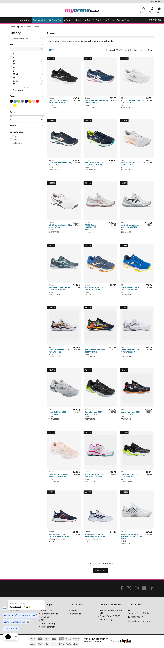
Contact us (75, 614)
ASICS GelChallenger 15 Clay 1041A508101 (131, 226)
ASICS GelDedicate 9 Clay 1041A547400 (60, 163)
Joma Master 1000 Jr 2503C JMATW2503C (94, 163)
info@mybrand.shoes (141, 621)
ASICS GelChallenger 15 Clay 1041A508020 (59, 288)
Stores (73, 610)
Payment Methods (49, 614)
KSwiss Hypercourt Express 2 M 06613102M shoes (131, 536)
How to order (47, 610)
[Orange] (30, 101)
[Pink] (33, 101)
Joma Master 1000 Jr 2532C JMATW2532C (94, 475)
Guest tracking (48, 623)
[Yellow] (15, 105)
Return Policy (106, 619)
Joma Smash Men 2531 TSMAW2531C (95, 350)
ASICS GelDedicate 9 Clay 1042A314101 (133, 101)
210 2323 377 (137, 617)
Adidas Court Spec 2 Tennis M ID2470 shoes (95, 535)
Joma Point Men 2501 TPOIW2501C (130, 413)
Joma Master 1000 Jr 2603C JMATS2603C (94, 288)
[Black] (11, 101)
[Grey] (22, 101)
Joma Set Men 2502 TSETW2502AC (130, 350)
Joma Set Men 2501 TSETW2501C (93, 413)
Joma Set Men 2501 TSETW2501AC (129, 475)
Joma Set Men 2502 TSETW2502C (57, 413)
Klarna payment (48, 627)
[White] (11, 105)
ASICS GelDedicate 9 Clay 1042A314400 (96, 101)
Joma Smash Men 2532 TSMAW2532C (59, 350)
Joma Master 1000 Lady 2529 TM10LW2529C (59, 475)
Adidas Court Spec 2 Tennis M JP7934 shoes (59, 535)
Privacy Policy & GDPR (110, 616)
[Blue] (15, 101)
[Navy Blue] (26, 101)
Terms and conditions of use (111, 611)
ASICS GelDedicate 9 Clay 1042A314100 (133, 163)
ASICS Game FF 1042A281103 (92, 226)
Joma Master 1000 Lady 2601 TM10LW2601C (59, 101)
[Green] (18, 101)
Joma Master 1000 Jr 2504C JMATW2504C (130, 288)
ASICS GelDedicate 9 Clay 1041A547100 (60, 226)
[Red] (37, 101)
